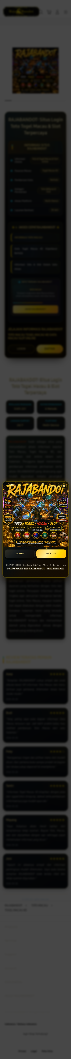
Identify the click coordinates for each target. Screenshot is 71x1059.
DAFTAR (51, 553)
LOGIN (20, 553)
